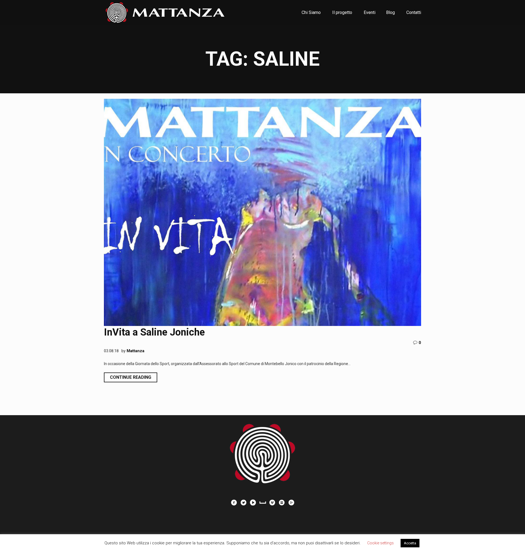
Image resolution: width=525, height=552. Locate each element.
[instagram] (282, 502)
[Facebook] (234, 502)
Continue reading (130, 377)
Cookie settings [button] (380, 543)
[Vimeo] (272, 502)
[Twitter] (243, 502)
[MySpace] (262, 502)
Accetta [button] (410, 543)
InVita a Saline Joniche (154, 332)
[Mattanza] (263, 451)
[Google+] (291, 502)
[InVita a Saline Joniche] (262, 212)
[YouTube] (253, 502)
